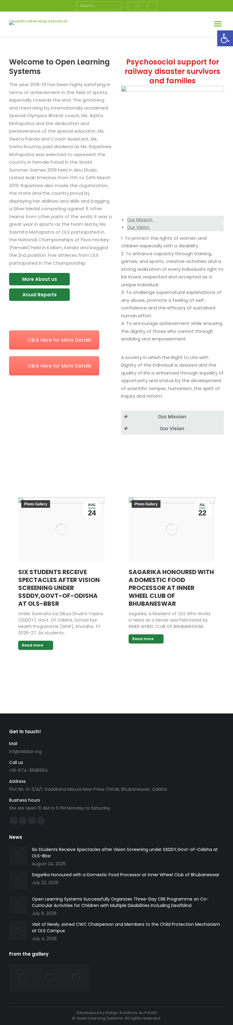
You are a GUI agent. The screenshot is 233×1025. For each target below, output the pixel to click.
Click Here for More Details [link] (59, 339)
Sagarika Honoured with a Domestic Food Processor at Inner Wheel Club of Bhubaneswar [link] (171, 588)
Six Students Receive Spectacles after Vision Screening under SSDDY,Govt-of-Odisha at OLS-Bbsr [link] (59, 588)
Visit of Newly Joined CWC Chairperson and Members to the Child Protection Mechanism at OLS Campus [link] (126, 927)
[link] (225, 38)
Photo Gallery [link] (35, 504)
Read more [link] (32, 645)
